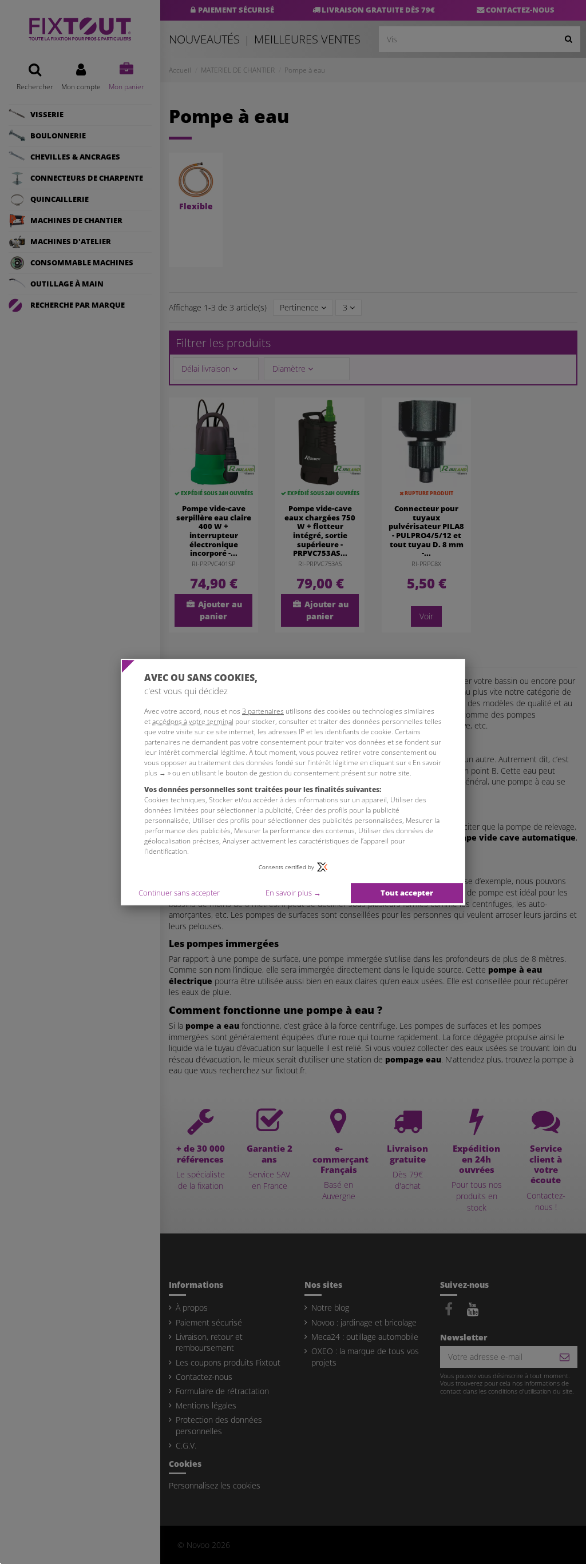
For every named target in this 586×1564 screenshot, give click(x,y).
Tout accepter (407, 893)
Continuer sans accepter (179, 893)
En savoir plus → (293, 893)
